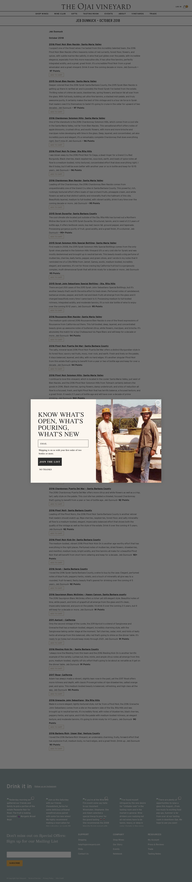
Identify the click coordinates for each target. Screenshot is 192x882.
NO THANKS (45, 469)
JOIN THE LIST (50, 461)
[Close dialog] (158, 402)
